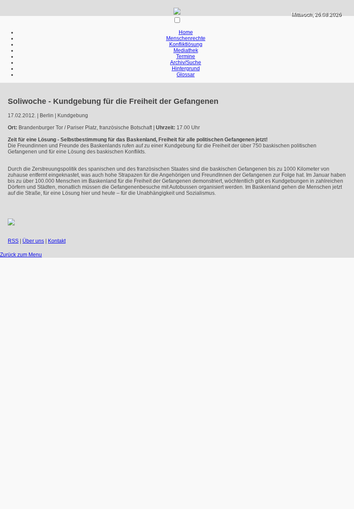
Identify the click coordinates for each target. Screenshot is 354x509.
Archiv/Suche (185, 62)
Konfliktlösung (185, 44)
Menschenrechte (185, 38)
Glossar (186, 75)
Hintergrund (186, 69)
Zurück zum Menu (21, 255)
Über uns (33, 241)
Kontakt (57, 241)
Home (186, 32)
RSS (13, 241)
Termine (185, 56)
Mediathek (186, 50)
